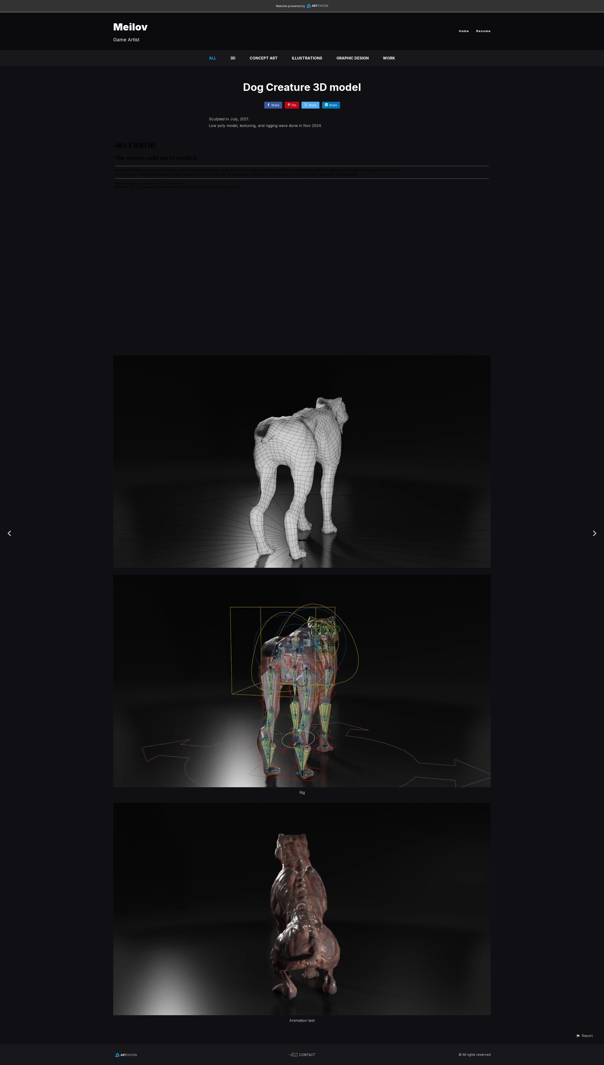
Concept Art (264, 58)
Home (464, 31)
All (212, 58)
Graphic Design (352, 58)
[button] (584, 1035)
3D (232, 58)
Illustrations (307, 58)
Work (389, 58)
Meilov (130, 27)
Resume (483, 31)
